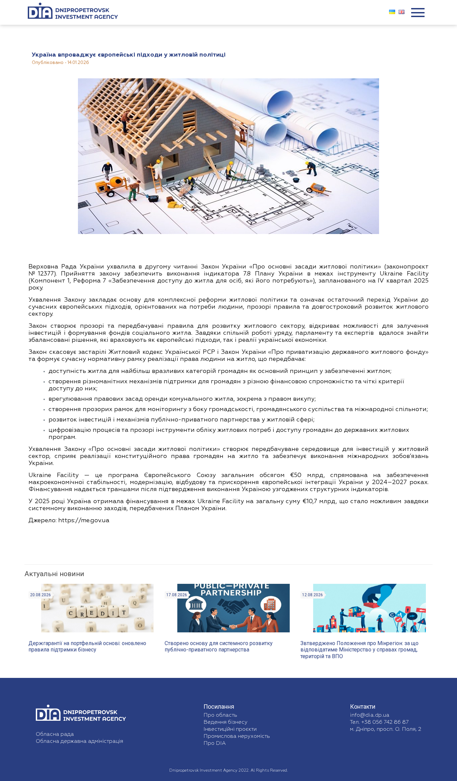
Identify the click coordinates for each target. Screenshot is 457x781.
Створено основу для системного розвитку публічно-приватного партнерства (219, 646)
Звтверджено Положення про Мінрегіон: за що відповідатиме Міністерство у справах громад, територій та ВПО (359, 649)
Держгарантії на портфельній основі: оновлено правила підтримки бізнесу (87, 646)
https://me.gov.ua (83, 521)
